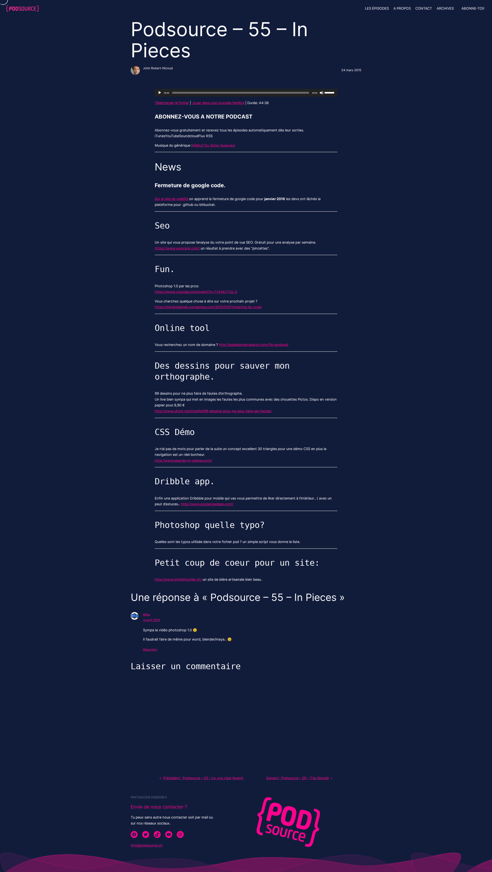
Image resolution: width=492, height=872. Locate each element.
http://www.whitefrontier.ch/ (178, 579)
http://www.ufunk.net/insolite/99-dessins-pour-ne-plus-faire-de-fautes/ (213, 411)
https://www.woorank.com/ (177, 248)
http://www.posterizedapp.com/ (207, 504)
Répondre (150, 649)
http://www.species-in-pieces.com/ (183, 461)
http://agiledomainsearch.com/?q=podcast (253, 345)
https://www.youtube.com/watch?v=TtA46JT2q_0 (196, 292)
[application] (246, 93)
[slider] (330, 92)
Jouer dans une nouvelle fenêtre (218, 103)
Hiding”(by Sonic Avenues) (213, 145)
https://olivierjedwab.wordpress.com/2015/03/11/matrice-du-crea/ (208, 307)
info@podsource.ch (147, 845)
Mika (146, 614)
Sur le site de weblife (171, 199)
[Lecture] (160, 93)
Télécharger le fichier (172, 103)
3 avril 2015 (151, 620)
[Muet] (321, 93)
